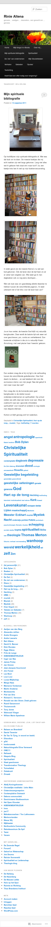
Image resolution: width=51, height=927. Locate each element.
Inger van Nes (10, 658)
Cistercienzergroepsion (14, 790)
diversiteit (20, 466)
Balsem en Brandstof (13, 729)
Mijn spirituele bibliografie (14, 53)
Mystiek (39, 514)
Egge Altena (9, 650)
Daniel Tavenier (10, 732)
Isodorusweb (9, 744)
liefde (38, 505)
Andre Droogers (11, 635)
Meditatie (30, 511)
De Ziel (6, 466)
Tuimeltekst (9, 768)
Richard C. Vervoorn (13, 697)
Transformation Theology (15, 765)
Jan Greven (9, 665)
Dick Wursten (9, 647)
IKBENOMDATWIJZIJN (13, 655)
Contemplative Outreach (14, 793)
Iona (6, 808)
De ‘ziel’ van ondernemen (14, 58)
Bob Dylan (22, 442)
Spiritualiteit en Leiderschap (16, 860)
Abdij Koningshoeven (13, 784)
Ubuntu (6, 541)
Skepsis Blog (9, 756)
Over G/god (9, 606)
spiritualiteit (31, 529)
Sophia (17, 529)
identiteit (7, 500)
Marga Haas (9, 682)
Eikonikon (8, 738)
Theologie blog (10, 863)
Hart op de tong (16, 494)
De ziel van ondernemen (14, 580)
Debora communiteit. (13, 796)
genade (38, 483)
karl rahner (26, 500)
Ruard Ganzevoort (12, 703)
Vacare (7, 835)
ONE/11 (7, 750)
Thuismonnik (9, 706)
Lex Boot (8, 673)
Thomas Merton (34, 534)
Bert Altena (8, 641)
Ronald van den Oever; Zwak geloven (20, 700)
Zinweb (7, 774)
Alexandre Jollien (11, 632)
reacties (34, 423)
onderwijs (16, 520)
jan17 (6, 811)
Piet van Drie (9, 694)
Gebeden (19, 64)
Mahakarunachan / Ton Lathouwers (19, 814)
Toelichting (9, 70)
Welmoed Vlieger (11, 712)
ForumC (7, 848)
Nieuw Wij (8, 820)
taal (5, 535)
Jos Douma (9, 854)
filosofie (18, 470)
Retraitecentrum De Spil (14, 829)
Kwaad (39, 500)
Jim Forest (8, 670)
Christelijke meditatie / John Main (18, 787)
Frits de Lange (10, 653)
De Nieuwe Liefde (11, 879)
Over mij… (38, 47)
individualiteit (16, 500)
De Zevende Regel (12, 845)
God (17, 488)
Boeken (7, 571)
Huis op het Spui (11, 882)
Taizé (6, 832)
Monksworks (9, 691)
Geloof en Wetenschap (14, 851)
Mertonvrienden (11, 817)
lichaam (31, 505)
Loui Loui (8, 676)
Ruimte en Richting (12, 885)
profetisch (39, 520)
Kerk (33, 500)
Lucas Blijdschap (11, 679)
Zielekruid (8, 771)
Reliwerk (7, 753)
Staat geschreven (11, 762)
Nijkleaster (8, 823)
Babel (6, 442)
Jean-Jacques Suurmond (15, 667)
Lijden (7, 510)
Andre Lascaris (10, 638)
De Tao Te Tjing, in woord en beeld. (19, 735)
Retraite (19, 525)
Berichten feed (10, 904)
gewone (8, 489)
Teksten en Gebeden (13, 609)
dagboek (21, 460)
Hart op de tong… (11, 589)
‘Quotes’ (30, 64)
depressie (35, 460)
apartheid (38, 437)
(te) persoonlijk (10, 565)
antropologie (24, 436)
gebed (26, 470)
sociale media (9, 530)
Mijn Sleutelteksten (35, 58)
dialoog (12, 466)
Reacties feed (9, 907)
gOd (6, 741)
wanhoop (35, 540)
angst (8, 436)
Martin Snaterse (11, 688)
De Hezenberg (10, 876)
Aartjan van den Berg (13, 629)
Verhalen (8, 64)
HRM (6, 595)
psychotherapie (9, 525)
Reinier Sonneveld (12, 857)
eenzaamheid (8, 470)
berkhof (11, 442)
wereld (9, 547)
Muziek (7, 601)
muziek (12, 423)
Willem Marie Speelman (14, 715)
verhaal (12, 541)
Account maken (10, 899)
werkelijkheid (27, 547)
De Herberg (9, 873)
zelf (7, 553)
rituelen (25, 525)
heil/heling (25, 423)
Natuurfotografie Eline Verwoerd (18, 747)
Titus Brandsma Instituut (15, 888)
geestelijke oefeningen (19, 483)
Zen (13, 554)
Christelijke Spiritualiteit (23, 420)
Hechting (34, 495)
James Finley (9, 662)
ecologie (36, 466)
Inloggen (8, 902)
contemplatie (9, 460)
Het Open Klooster (12, 802)
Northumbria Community (15, 826)
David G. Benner (11, 644)
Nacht (8, 520)
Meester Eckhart (15, 515)
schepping (36, 524)
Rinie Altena (14, 16)
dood (29, 465)
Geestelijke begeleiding (21, 474)
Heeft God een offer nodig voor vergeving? (21, 75)
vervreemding (21, 541)
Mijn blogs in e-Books (21, 47)
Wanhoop (8, 615)
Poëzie (31, 519)
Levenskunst (15, 505)
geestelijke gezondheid (12, 479)
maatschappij (19, 510)
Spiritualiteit (32, 53)
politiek (24, 520)
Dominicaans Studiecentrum (16, 799)
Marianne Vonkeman (13, 685)
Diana (6, 583)
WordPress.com (11, 910)
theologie (14, 535)
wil (42, 547)
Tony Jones (9, 709)
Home (7, 47)
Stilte (43, 529)
